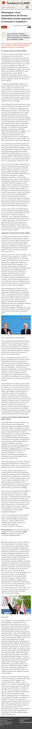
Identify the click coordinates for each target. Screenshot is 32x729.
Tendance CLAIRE (18, 3)
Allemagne (4, 27)
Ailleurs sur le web (8, 7)
